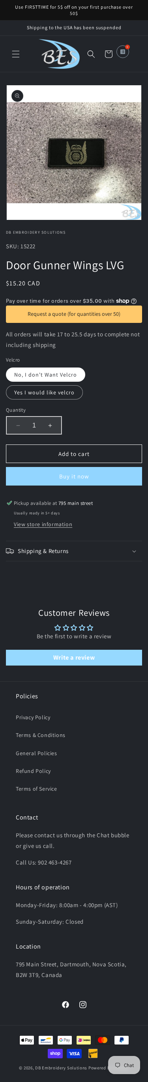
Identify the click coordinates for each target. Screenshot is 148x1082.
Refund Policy (33, 770)
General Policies (36, 753)
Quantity (16, 410)
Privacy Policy (33, 717)
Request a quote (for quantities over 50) (74, 313)
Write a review (74, 657)
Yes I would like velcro (44, 392)
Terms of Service (36, 788)
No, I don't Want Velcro (45, 374)
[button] (15, 54)
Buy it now (74, 476)
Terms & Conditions (41, 735)
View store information (43, 524)
